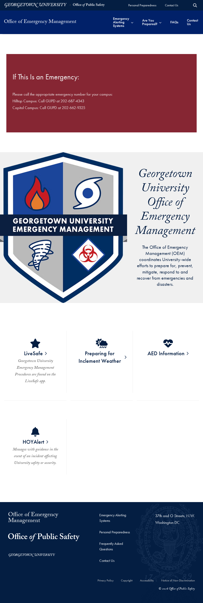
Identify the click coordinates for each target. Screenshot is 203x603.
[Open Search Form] (195, 5)
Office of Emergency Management (33, 518)
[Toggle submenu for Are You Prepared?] (160, 22)
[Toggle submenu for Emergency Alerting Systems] (132, 22)
